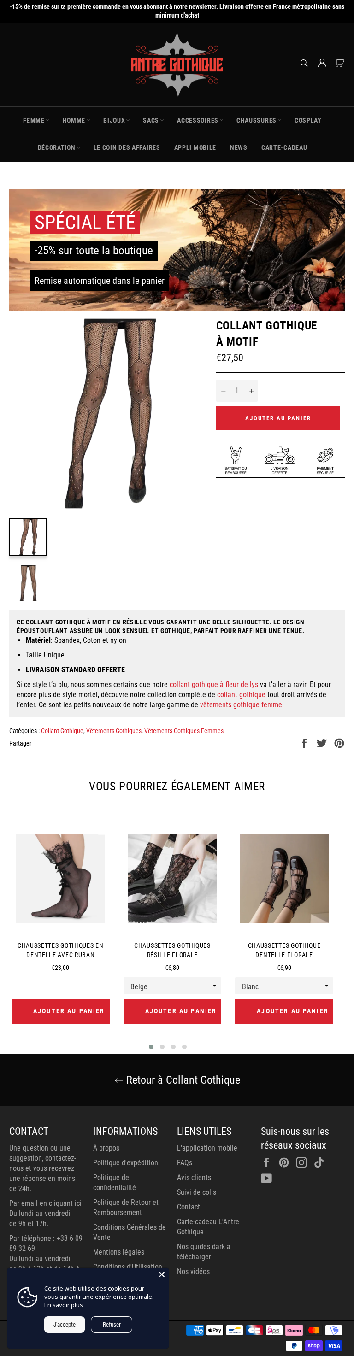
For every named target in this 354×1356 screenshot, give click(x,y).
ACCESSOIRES (197, 120)
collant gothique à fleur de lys (214, 684)
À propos (106, 1148)
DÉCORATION (57, 147)
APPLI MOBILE (195, 147)
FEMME (34, 120)
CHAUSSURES (256, 120)
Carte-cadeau (284, 147)
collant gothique (241, 694)
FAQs (184, 1162)
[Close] (161, 1274)
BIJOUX (114, 120)
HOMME (74, 120)
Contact (188, 1207)
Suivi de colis (196, 1192)
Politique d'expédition (125, 1162)
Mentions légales (118, 1252)
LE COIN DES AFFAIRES (127, 147)
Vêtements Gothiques (114, 730)
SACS (151, 120)
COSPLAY (308, 120)
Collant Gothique (62, 730)
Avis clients (194, 1177)
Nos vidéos (193, 1271)
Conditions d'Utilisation (127, 1266)
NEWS (239, 147)
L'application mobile (207, 1148)
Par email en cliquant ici (45, 1203)
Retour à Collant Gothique (182, 1080)
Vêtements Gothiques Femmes (184, 730)
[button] (151, 1046)
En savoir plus (63, 1305)
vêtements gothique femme (241, 704)
